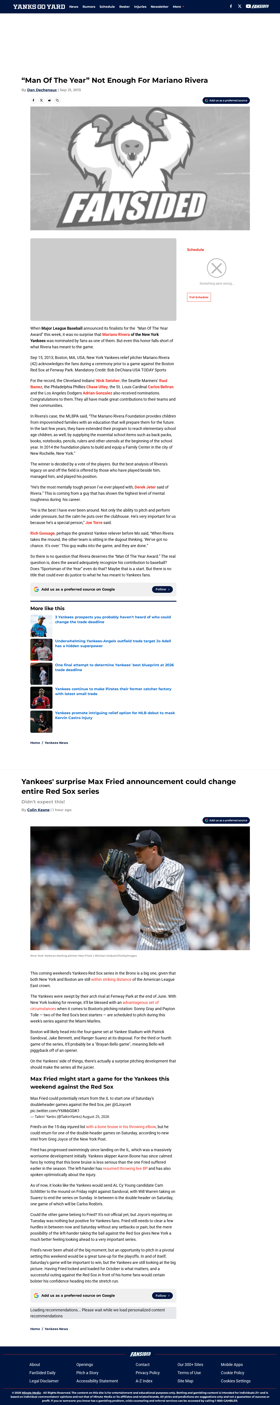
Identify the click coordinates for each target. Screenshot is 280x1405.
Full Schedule (199, 297)
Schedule (107, 7)
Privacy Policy (148, 1372)
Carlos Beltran (161, 386)
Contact (143, 1364)
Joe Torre (93, 522)
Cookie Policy (232, 1372)
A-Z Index (144, 1381)
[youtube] (248, 6)
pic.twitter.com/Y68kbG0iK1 (55, 1110)
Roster (124, 7)
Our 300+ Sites (190, 1364)
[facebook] (231, 6)
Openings (84, 1364)
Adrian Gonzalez (97, 393)
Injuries (140, 7)
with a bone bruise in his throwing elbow (121, 1126)
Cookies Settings (236, 1381)
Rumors (89, 7)
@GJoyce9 (121, 1104)
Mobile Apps (232, 1364)
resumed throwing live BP (125, 1168)
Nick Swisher (108, 380)
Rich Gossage (42, 533)
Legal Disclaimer (44, 1381)
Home (35, 743)
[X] (239, 6)
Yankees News (56, 743)
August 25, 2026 (96, 1116)
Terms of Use (189, 1372)
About (34, 1364)
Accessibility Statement (97, 1381)
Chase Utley (97, 386)
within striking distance (111, 979)
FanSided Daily (42, 1372)
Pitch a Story (87, 1372)
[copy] (57, 100)
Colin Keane (38, 810)
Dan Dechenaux (42, 90)
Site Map (185, 1381)
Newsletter (159, 7)
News (73, 7)
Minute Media (31, 1392)
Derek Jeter (145, 487)
